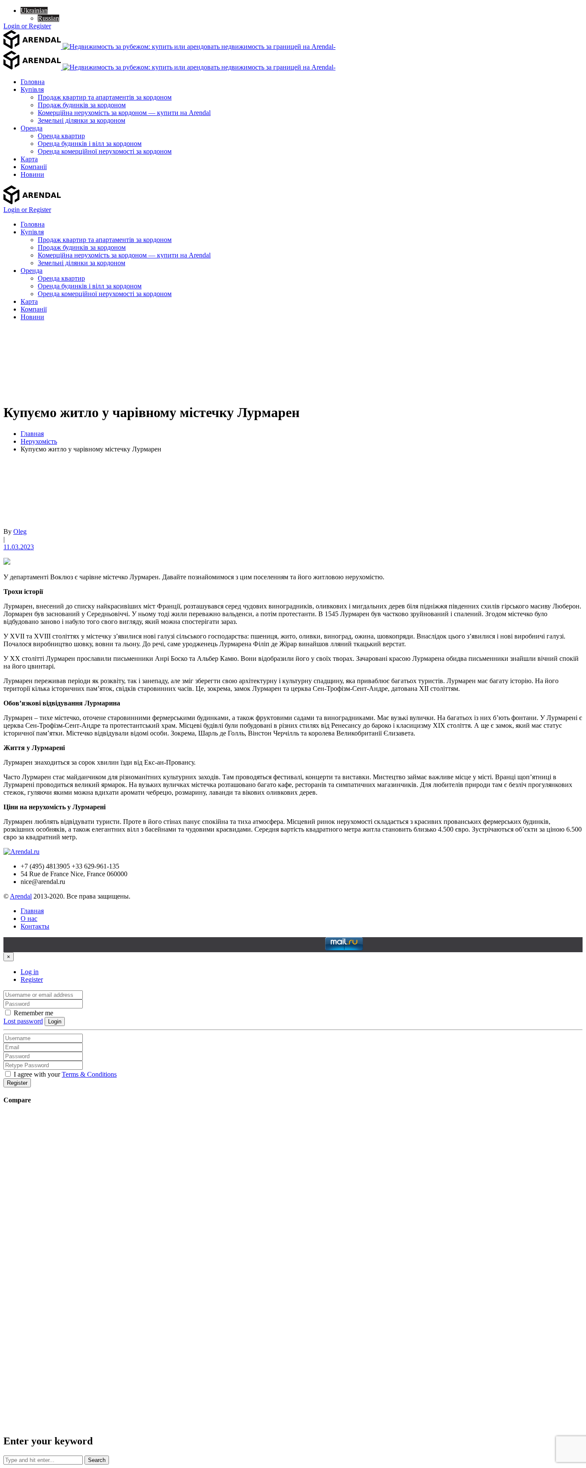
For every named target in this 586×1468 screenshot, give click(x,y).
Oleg (20, 531)
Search (97, 1460)
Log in (30, 971)
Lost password (23, 1021)
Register (32, 979)
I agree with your (64, 1074)
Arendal (21, 896)
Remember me (32, 1013)
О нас (29, 918)
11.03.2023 (18, 547)
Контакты (35, 926)
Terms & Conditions (89, 1074)
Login (54, 1021)
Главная (32, 433)
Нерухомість (39, 441)
